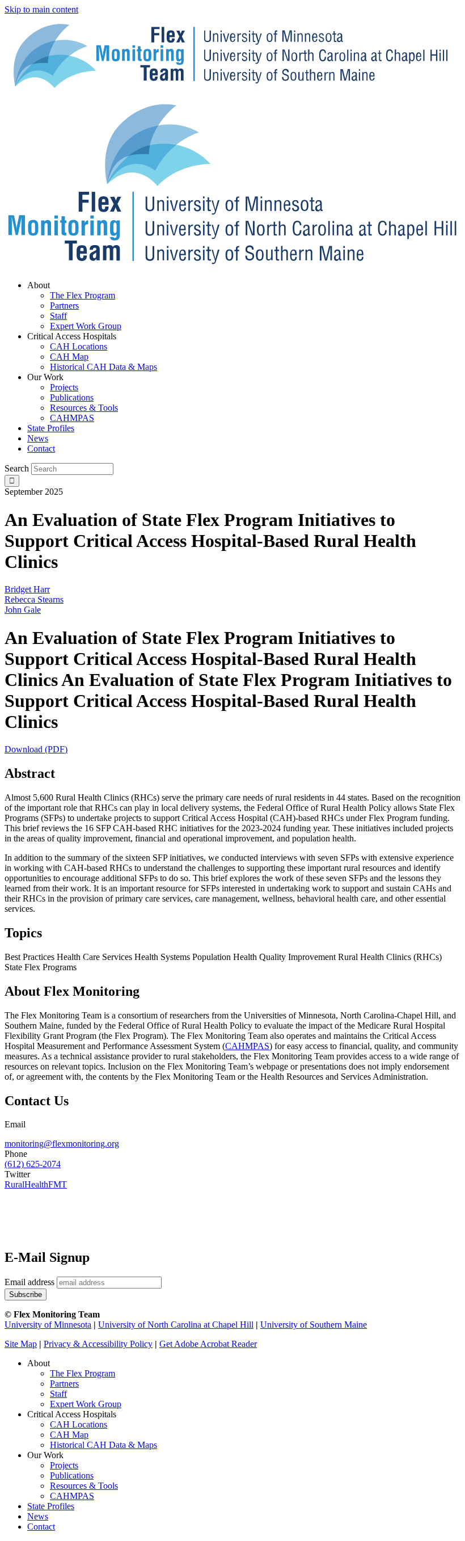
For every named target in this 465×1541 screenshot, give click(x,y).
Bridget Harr (27, 589)
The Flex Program (82, 1373)
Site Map (21, 1344)
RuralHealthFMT (36, 1184)
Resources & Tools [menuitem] (84, 407)
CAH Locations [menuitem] (78, 346)
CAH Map (69, 1434)
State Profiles (50, 1506)
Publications (72, 1475)
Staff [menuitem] (58, 316)
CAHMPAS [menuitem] (72, 418)
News (37, 1516)
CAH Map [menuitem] (69, 356)
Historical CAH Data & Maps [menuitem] (103, 367)
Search (17, 468)
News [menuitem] (37, 438)
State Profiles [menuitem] (50, 428)
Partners (64, 1383)
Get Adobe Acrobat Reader (208, 1344)
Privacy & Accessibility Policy (98, 1344)
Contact (41, 1526)
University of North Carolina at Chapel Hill (175, 1324)
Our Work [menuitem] (45, 377)
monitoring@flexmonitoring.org (62, 1143)
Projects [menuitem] (64, 387)
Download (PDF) (36, 749)
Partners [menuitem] (64, 305)
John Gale (23, 609)
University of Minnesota (48, 1324)
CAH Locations (78, 1424)
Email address (29, 1282)
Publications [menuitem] (72, 397)
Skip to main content (41, 9)
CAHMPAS (72, 1496)
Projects (64, 1465)
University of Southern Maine (313, 1324)
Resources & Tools (84, 1486)
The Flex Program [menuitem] (82, 295)
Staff (58, 1394)
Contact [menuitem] (41, 448)
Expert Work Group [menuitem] (85, 326)
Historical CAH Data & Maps (103, 1445)
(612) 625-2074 (33, 1164)
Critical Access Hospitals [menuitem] (71, 336)
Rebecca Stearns (34, 599)
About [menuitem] (38, 285)
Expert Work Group (85, 1404)
